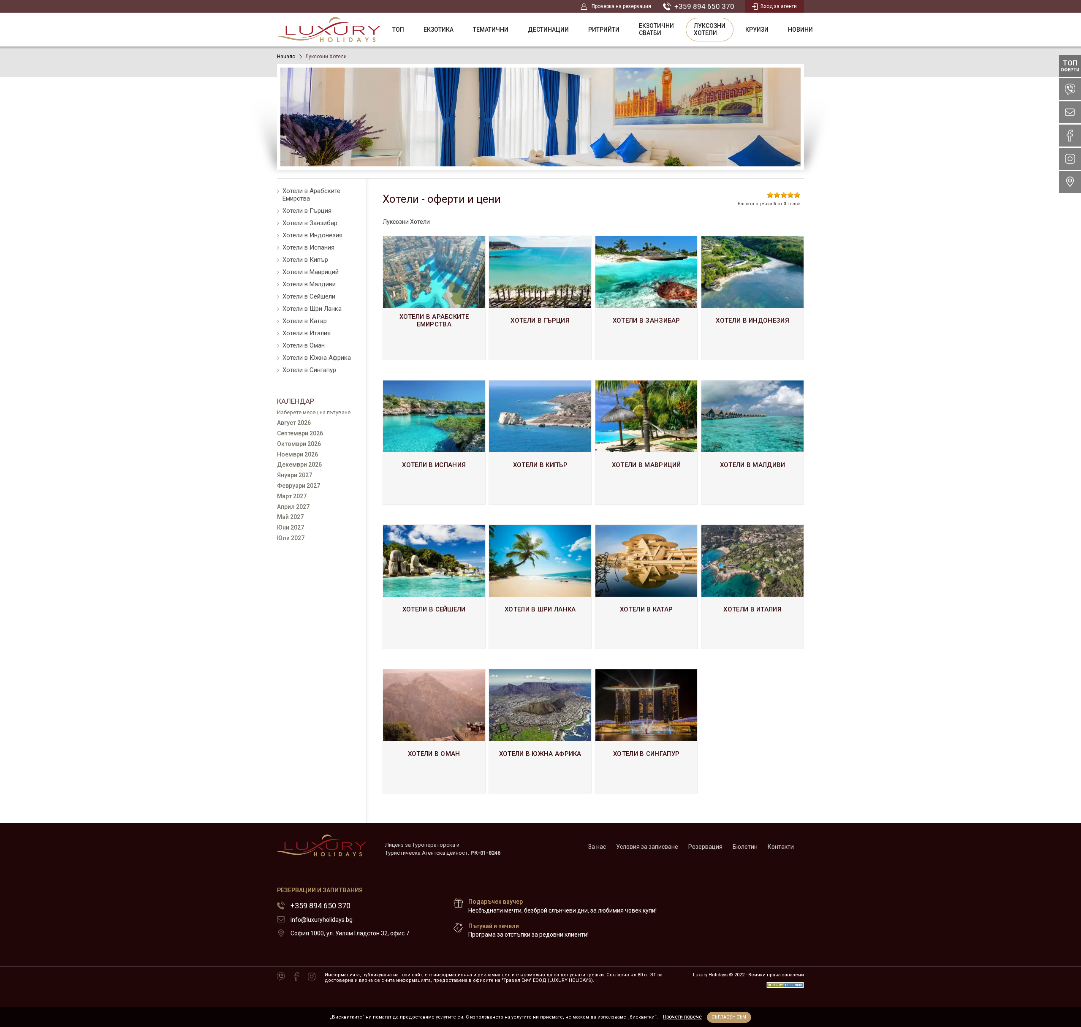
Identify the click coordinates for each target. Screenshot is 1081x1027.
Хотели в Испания (308, 247)
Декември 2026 (299, 464)
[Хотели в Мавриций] (646, 442)
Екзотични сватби (656, 29)
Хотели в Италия (306, 333)
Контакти (781, 846)
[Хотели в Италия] (752, 586)
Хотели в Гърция (306, 211)
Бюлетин (745, 846)
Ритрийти (603, 29)
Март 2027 (292, 496)
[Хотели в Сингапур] (646, 731)
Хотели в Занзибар (309, 223)
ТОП (398, 29)
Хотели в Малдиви (309, 284)
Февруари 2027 (298, 485)
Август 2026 (294, 422)
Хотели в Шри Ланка (312, 308)
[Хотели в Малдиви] (752, 442)
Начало (286, 57)
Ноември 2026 (297, 454)
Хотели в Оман (303, 345)
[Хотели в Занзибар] (646, 298)
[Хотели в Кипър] (540, 442)
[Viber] (281, 977)
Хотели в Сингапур (309, 370)
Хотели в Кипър (305, 260)
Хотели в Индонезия (312, 235)
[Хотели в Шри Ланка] (540, 586)
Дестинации (548, 29)
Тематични (490, 29)
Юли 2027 (290, 538)
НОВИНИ (800, 29)
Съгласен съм (729, 1017)
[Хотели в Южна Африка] (540, 731)
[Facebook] (296, 977)
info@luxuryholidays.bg (322, 919)
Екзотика (439, 29)
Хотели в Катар (304, 321)
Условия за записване (647, 846)
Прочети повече (682, 1017)
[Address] (1070, 182)
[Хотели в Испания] (434, 442)
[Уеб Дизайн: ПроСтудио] (785, 983)
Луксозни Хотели (709, 29)
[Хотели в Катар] (646, 586)
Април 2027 (293, 506)
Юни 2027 (290, 527)
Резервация (705, 846)
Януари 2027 (294, 475)
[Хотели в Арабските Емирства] (434, 298)
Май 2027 (290, 517)
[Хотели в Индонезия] (752, 298)
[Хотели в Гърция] (540, 298)
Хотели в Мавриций (310, 272)
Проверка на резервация (621, 6)
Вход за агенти (779, 6)
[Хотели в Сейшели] (434, 586)
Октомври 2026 (299, 443)
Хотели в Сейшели (308, 296)
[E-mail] (1070, 112)
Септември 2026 (300, 433)
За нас (597, 846)
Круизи (757, 29)
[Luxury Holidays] (328, 29)
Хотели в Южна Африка (316, 357)
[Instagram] (311, 977)
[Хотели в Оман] (434, 731)
